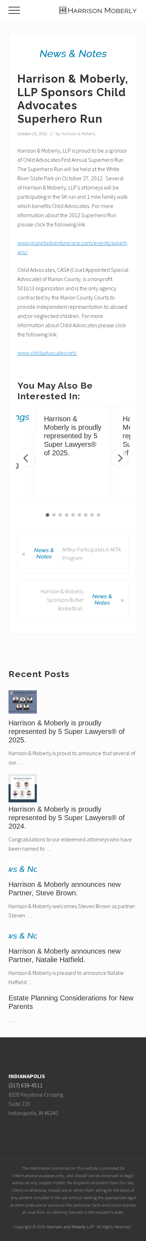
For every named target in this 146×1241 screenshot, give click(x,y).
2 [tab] (54, 515)
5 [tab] (73, 515)
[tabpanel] (73, 452)
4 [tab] (66, 515)
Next (119, 458)
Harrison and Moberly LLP (70, 1226)
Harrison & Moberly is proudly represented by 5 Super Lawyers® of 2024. (67, 817)
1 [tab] (47, 515)
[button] (14, 10)
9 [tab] (98, 515)
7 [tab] (86, 515)
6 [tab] (79, 515)
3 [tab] (60, 515)
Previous (26, 458)
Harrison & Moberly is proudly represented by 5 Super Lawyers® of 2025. (72, 436)
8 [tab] (92, 515)
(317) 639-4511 (26, 1085)
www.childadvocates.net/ (47, 352)
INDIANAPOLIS (27, 1076)
